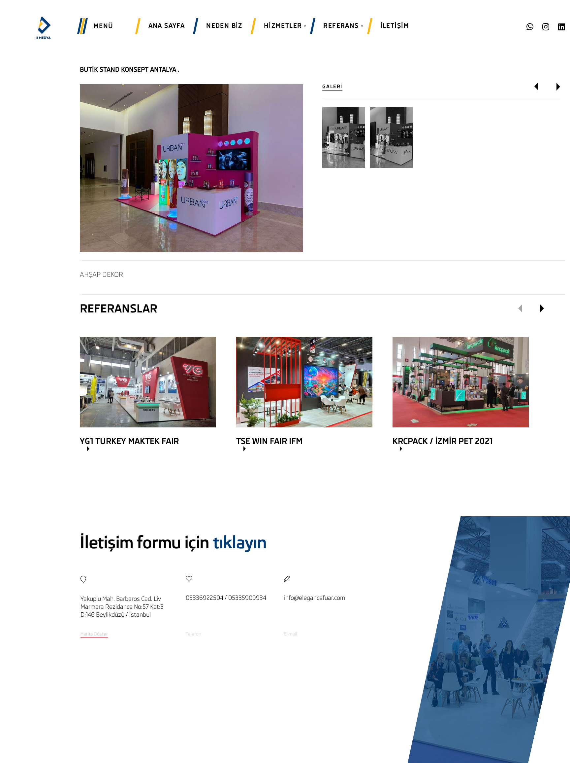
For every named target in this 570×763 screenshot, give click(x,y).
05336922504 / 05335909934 (226, 597)
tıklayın (239, 542)
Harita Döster (94, 633)
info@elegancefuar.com (314, 597)
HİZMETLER (283, 25)
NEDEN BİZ (224, 25)
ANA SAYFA (166, 25)
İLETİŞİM (394, 25)
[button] (540, 86)
